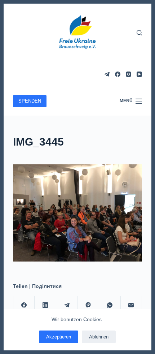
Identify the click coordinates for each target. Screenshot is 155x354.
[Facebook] (117, 74)
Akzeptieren (58, 337)
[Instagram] (128, 74)
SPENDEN (29, 101)
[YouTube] (139, 74)
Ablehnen (98, 337)
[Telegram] (107, 74)
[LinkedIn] (45, 305)
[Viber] (88, 305)
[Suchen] (139, 32)
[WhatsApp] (110, 305)
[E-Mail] (131, 305)
